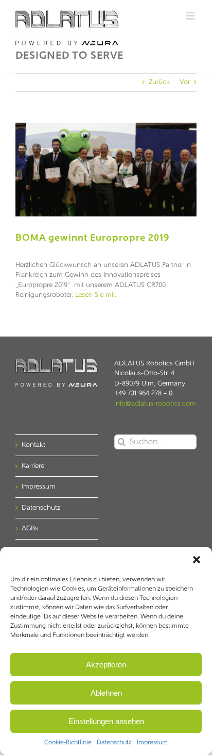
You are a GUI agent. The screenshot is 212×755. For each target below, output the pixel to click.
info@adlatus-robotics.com (155, 403)
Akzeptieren (106, 664)
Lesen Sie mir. (95, 295)
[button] (196, 560)
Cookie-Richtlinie (68, 743)
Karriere (33, 466)
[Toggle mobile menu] (191, 15)
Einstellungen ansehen (106, 721)
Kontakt (33, 445)
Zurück (159, 82)
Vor (185, 82)
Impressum (152, 743)
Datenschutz (114, 743)
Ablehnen (106, 693)
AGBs (30, 528)
